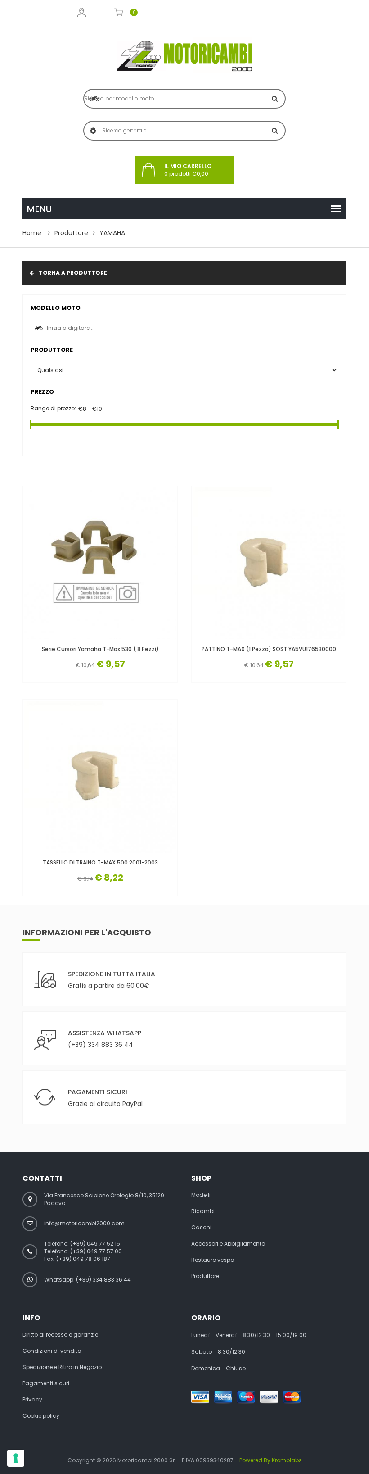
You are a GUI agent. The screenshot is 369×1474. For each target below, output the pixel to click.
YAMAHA (112, 232)
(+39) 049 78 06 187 (83, 1259)
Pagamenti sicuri (45, 1383)
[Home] (184, 55)
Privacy (32, 1399)
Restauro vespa (212, 1260)
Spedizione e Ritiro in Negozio (62, 1367)
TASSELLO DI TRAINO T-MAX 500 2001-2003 (100, 862)
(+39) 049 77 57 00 (96, 1251)
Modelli (201, 1195)
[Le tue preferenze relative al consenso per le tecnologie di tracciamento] (15, 1458)
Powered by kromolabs (270, 1460)
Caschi (201, 1227)
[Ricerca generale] (275, 131)
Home (31, 232)
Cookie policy (40, 1415)
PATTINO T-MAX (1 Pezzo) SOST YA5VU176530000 (269, 649)
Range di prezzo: (53, 408)
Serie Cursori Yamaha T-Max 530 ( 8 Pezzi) (100, 649)
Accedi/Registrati (81, 13)
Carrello (119, 13)
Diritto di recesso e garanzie (60, 1334)
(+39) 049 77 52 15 (95, 1243)
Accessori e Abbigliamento (228, 1243)
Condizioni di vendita (51, 1351)
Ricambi (203, 1211)
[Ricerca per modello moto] (275, 99)
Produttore (71, 232)
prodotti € (188, 170)
